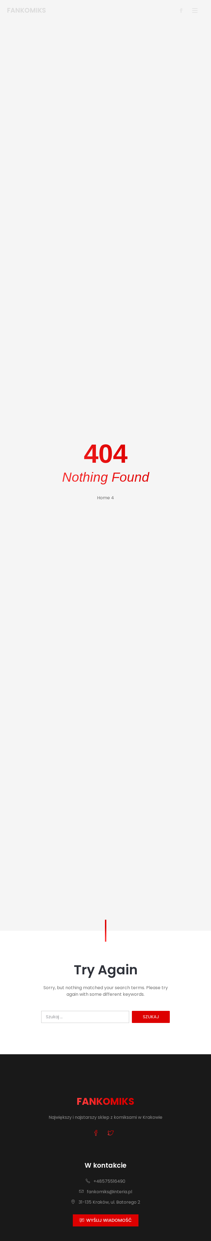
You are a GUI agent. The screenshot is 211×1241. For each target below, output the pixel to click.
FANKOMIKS (105, 1101)
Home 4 (105, 498)
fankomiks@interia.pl (109, 1192)
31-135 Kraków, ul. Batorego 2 (108, 1202)
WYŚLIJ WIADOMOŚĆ (109, 1220)
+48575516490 (108, 1181)
